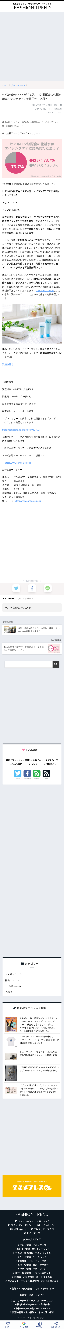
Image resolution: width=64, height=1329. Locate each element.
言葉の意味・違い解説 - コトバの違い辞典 (33, 1312)
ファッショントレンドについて (33, 1221)
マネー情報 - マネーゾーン (33, 1269)
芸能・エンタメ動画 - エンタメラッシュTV (33, 1288)
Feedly (36, 778)
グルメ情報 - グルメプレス (33, 1245)
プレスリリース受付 (44, 1229)
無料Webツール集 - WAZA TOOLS (33, 1308)
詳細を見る (7, 364)
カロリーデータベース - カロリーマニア (33, 1300)
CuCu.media (14, 986)
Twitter (17, 778)
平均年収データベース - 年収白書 (33, 1304)
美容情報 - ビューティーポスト (33, 1261)
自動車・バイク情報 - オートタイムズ (33, 1277)
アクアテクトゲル (45, 290)
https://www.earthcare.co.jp (17, 462)
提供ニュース (12, 980)
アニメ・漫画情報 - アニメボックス (33, 1253)
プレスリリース (26, 598)
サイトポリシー (48, 1225)
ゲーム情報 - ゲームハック (33, 1257)
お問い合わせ (20, 1229)
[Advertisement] (32, 47)
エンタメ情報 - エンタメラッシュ (33, 1249)
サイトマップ (33, 1233)
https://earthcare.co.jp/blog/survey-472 (20, 429)
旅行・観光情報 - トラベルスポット (33, 1273)
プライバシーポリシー (22, 1225)
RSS (46, 778)
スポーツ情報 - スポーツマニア (33, 1265)
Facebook (27, 778)
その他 (8, 992)
